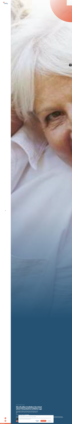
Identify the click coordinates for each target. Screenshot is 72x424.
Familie (17, 404)
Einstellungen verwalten (37, 421)
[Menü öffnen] (5, 210)
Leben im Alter (22, 404)
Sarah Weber (27, 414)
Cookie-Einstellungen (2, 423)
